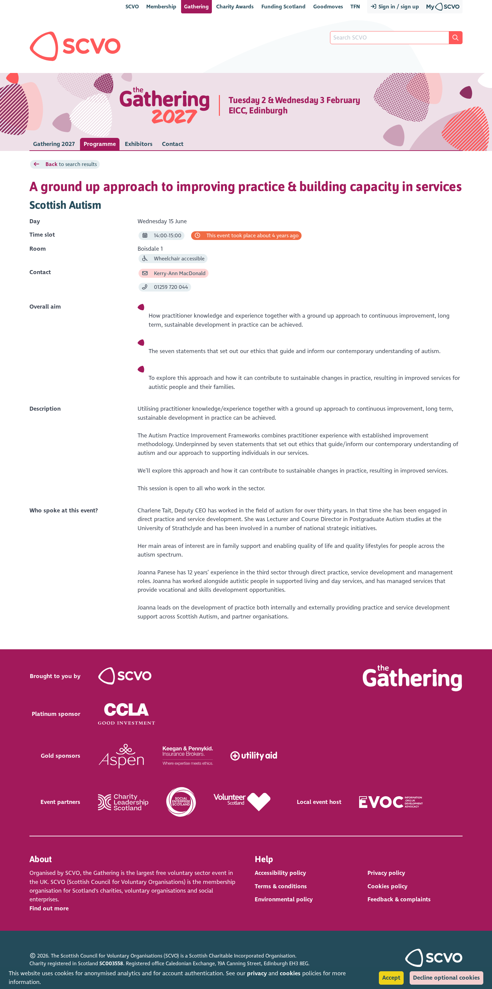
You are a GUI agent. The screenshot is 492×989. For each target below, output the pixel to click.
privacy (257, 973)
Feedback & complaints (399, 899)
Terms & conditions (281, 886)
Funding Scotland (283, 6)
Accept (391, 977)
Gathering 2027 (54, 144)
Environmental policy (284, 899)
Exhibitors (139, 144)
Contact (172, 144)
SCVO (132, 6)
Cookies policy (387, 886)
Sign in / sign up (398, 6)
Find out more (49, 908)
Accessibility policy (280, 873)
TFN (355, 6)
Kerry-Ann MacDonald (179, 273)
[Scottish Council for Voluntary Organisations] (75, 46)
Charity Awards (235, 6)
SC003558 (111, 964)
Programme (100, 144)
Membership (161, 6)
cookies (290, 973)
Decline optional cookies (446, 977)
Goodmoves (328, 6)
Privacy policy (386, 873)
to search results (71, 164)
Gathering (196, 6)
